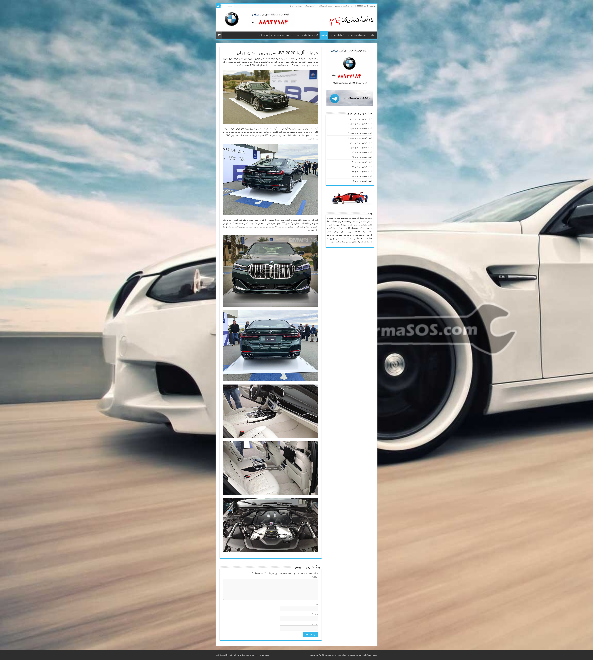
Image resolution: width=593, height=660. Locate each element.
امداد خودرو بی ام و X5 (362, 166)
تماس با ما (263, 35)
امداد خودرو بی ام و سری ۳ (360, 128)
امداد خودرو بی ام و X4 (362, 162)
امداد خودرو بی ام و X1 (362, 152)
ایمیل (315, 614)
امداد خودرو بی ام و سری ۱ (360, 119)
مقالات (324, 35)
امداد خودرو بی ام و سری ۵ (360, 138)
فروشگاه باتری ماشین (343, 6)
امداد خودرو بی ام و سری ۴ (360, 133)
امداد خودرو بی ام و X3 (362, 157)
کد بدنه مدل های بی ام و (307, 35)
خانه (372, 35)
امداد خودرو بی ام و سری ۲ (360, 123)
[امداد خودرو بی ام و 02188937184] (350, 19)
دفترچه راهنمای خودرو (357, 35)
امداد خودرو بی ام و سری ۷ (360, 147)
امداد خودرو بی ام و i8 (362, 181)
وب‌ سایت (314, 623)
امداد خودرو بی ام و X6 (362, 171)
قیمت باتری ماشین (325, 6)
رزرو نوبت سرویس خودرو (282, 35)
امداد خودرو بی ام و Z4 (362, 176)
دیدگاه (315, 577)
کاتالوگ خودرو (337, 35)
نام (316, 604)
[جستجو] (218, 6)
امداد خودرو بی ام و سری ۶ (360, 142)
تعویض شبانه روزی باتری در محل (302, 6)
